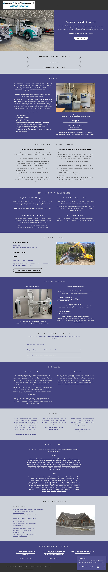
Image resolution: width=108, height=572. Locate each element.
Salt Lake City (57, 487)
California (54, 459)
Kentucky (70, 460)
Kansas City (47, 482)
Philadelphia (46, 485)
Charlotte (41, 478)
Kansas (64, 460)
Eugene (50, 480)
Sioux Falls (57, 489)
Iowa (59, 460)
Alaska (37, 459)
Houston (74, 480)
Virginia (60, 467)
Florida (30, 460)
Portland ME (67, 485)
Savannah (45, 489)
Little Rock (61, 482)
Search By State (81, 38)
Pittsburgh (59, 485)
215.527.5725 (54, 62)
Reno (43, 487)
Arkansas (48, 459)
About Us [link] (67, 5)
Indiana (55, 460)
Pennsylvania (57, 466)
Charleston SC (33, 478)
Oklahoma (44, 466)
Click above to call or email (54, 67)
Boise (67, 477)
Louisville (68, 482)
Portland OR (75, 485)
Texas (45, 467)
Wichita (53, 491)
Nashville (62, 484)
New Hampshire (44, 464)
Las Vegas (55, 482)
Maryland (34, 462)
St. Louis (69, 489)
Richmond (49, 487)
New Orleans (69, 484)
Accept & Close (98, 567)
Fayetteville (61, 480)
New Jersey (53, 464)
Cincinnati (53, 478)
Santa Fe (38, 489)
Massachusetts (42, 462)
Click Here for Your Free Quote (28, 270)
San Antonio (65, 487)
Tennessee (40, 467)
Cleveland (60, 478)
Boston (72, 477)
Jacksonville (39, 482)
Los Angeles (75, 482)
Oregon (50, 466)
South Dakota (32, 467)
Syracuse (75, 489)
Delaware (75, 459)
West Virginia (76, 467)
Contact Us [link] (76, 5)
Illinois (50, 460)
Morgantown (55, 484)
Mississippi (65, 462)
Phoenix (53, 485)
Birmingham (61, 477)
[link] (19, 5)
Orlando (39, 485)
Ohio (38, 466)
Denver (32, 480)
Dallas (76, 478)
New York (68, 464)
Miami (36, 484)
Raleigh (38, 487)
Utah (49, 467)
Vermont (54, 467)
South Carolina (75, 466)
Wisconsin (51, 469)
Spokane (63, 489)
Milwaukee (42, 484)
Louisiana (76, 460)
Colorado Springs (69, 478)
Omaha (33, 485)
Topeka (44, 491)
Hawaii (41, 460)
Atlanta (38, 477)
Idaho (45, 460)
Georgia (35, 460)
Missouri (71, 462)
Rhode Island (66, 466)
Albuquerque (31, 477)
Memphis (30, 484)
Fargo (55, 480)
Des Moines (38, 480)
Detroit (45, 480)
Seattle (51, 489)
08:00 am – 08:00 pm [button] (27, 260)
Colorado (60, 459)
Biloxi (55, 477)
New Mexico (61, 464)
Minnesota (57, 462)
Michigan (50, 462)
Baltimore (44, 477)
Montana (77, 462)
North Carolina (76, 464)
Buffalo (78, 477)
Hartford (68, 480)
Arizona (42, 459)
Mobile (48, 484)
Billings (50, 477)
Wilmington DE (61, 491)
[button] (57, 5)
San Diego (73, 487)
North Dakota (32, 466)
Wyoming (57, 469)
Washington (67, 467)
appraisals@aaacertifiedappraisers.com (54, 56)
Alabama (32, 459)
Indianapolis (31, 482)
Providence (32, 487)
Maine (29, 462)
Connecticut (67, 459)
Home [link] (50, 5)
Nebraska (30, 464)
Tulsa (48, 491)
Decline (84, 566)
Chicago (47, 478)
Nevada (36, 464)
